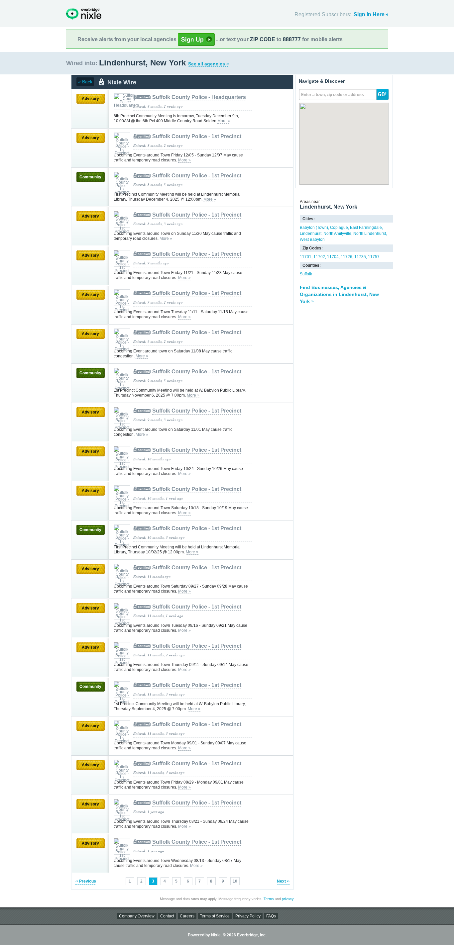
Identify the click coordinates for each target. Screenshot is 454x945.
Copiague (339, 227)
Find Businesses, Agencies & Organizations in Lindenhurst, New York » (339, 294)
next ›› (283, 881)
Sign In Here (369, 14)
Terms (269, 899)
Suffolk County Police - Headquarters (199, 97)
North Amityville (337, 233)
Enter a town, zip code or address (332, 94)
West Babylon (312, 239)
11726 (346, 256)
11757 (374, 256)
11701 (305, 256)
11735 (360, 256)
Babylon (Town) (314, 227)
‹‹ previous (85, 881)
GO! (382, 94)
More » (223, 121)
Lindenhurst (310, 233)
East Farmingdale (366, 227)
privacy (287, 899)
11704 (333, 256)
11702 (319, 256)
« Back (85, 81)
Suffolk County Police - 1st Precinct (196, 136)
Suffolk (306, 274)
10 (235, 881)
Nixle (83, 14)
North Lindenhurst (369, 233)
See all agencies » (208, 63)
